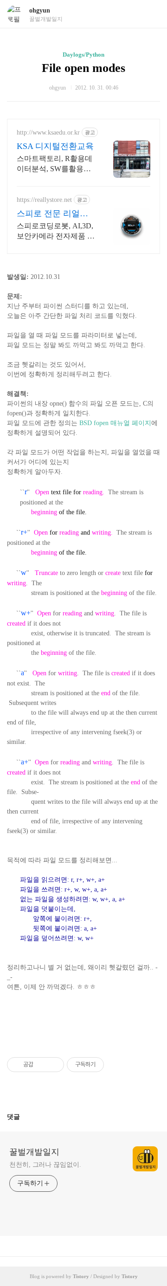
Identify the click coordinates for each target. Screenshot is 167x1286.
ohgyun (39, 10)
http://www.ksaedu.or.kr (48, 132)
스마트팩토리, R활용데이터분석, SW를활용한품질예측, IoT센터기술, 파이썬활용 (54, 164)
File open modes (83, 68)
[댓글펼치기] (24, 1116)
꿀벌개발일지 (34, 1152)
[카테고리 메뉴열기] (150, 14)
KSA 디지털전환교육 (55, 146)
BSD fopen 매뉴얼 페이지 (115, 423)
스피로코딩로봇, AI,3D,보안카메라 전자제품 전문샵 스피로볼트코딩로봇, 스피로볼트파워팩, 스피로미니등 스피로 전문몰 (56, 231)
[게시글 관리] (53, 1065)
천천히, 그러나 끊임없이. (45, 1164)
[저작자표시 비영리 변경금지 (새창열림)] (116, 1064)
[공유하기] (42, 1065)
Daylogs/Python (83, 54)
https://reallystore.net (44, 199)
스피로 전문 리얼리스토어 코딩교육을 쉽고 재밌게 (52, 214)
